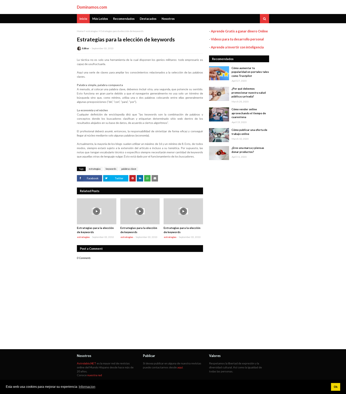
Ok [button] (336, 386)
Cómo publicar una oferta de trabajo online (249, 131)
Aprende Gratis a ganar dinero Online (239, 31)
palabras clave (128, 168)
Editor (85, 48)
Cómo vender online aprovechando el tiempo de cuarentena (248, 113)
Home (80, 31)
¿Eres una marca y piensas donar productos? (247, 149)
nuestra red (94, 375)
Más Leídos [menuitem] (100, 18)
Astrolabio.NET (86, 363)
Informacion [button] (87, 386)
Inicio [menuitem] (83, 18)
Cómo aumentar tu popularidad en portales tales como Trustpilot (250, 71)
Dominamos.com (92, 7)
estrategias (92, 31)
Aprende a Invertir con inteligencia (237, 47)
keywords (111, 168)
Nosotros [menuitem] (168, 18)
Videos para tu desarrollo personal (237, 39)
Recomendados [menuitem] (124, 18)
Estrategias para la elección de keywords (95, 230)
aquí (180, 367)
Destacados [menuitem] (148, 18)
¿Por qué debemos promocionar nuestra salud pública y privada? (248, 92)
